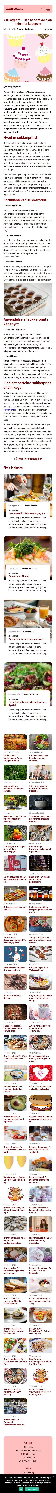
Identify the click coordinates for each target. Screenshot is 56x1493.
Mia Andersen (28, 632)
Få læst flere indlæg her (28, 458)
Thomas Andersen (25, 29)
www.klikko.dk (30, 1461)
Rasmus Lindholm (30, 506)
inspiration (47, 29)
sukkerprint (9, 410)
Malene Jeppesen (29, 568)
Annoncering (28, 1472)
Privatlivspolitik (31, 1489)
